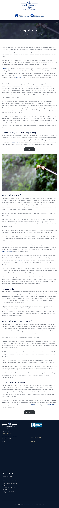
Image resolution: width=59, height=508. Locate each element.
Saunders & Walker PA (29, 504)
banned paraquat (7, 251)
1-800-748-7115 (24, 16)
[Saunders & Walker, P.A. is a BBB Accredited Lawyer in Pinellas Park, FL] (36, 425)
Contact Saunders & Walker (28, 405)
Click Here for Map (36, 437)
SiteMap (33, 441)
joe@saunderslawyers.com (9, 436)
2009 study (6, 69)
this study (18, 77)
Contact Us (29, 149)
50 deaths (19, 260)
